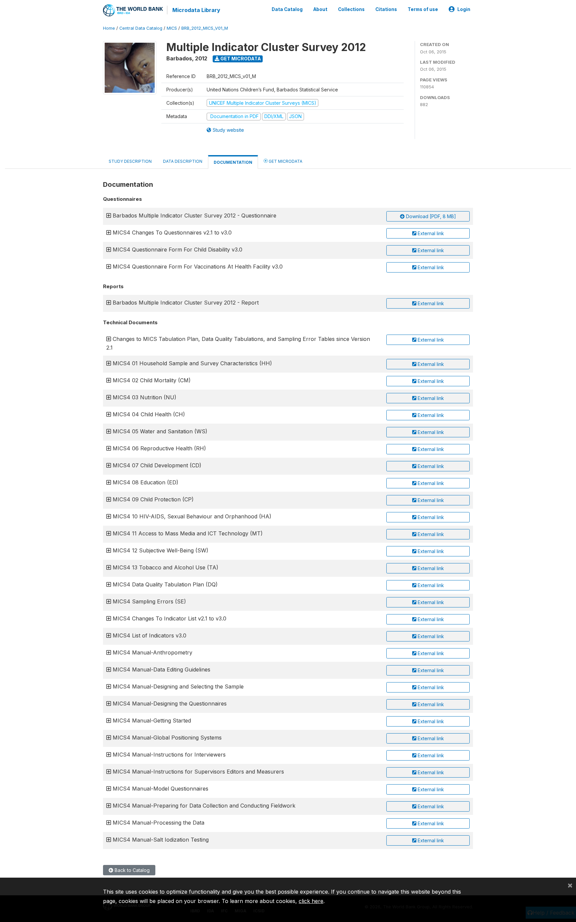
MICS (172, 28)
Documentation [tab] (233, 162)
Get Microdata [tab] (285, 161)
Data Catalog (287, 9)
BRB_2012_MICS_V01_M (204, 28)
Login (463, 9)
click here (311, 901)
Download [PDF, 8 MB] (430, 216)
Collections (351, 9)
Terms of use (423, 9)
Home (109, 28)
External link (430, 233)
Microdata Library (196, 10)
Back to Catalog (131, 870)
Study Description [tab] (130, 161)
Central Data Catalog (140, 28)
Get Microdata (240, 58)
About (320, 9)
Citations (386, 9)
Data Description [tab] (182, 161)
